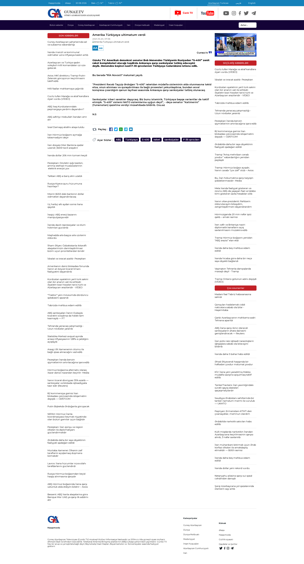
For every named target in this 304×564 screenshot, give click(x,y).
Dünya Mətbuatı (191, 534)
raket (156, 139)
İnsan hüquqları (176, 25)
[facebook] (239, 13)
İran (128, 25)
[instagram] (233, 13)
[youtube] (208, 13)
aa (101, 48)
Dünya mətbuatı (142, 25)
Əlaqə (68, 3)
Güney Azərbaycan (86, 25)
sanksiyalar (171, 139)
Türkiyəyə (131, 139)
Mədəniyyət (159, 25)
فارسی (238, 3)
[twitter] (246, 13)
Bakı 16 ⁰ (97, 3)
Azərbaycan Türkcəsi (218, 3)
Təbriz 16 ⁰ (115, 3)
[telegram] (253, 13)
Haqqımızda (54, 3)
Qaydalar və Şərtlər (228, 544)
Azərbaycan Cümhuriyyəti (111, 25)
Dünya (71, 25)
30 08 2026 (81, 3)
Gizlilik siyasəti (226, 539)
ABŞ (118, 139)
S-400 (145, 139)
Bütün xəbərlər (56, 25)
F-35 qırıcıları (191, 139)
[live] (184, 13)
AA (95, 48)
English (252, 3)
